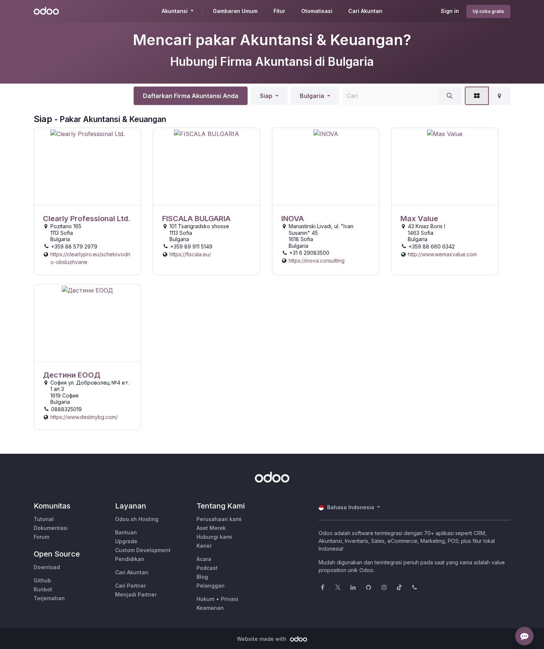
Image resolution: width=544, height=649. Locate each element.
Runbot (43, 589)
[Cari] (449, 96)
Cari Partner (130, 585)
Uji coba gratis (488, 11)
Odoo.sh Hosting (136, 519)
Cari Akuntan (131, 572)
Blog (202, 577)
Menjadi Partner (136, 594)
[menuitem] (235, 11)
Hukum (205, 599)
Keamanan (210, 608)
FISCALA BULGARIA (196, 218)
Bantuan (126, 532)
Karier (204, 545)
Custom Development (143, 550)
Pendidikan (129, 559)
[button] (269, 96)
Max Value (419, 218)
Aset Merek (211, 528)
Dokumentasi (51, 528)
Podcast (207, 568)
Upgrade (126, 541)
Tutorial (44, 519)
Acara (204, 559)
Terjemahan (49, 598)
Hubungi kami (214, 537)
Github (42, 580)
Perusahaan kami (219, 519)
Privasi (229, 599)
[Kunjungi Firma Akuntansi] (87, 166)
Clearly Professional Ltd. (86, 218)
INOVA (292, 218)
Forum (41, 537)
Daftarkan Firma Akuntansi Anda (190, 95)
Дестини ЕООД (71, 375)
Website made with (262, 639)
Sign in (450, 11)
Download (47, 567)
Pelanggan (211, 585)
